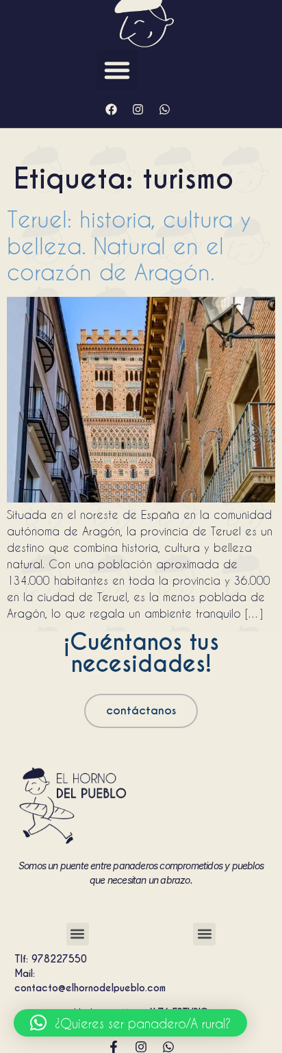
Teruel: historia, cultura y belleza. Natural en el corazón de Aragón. (129, 245)
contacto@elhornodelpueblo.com (90, 988)
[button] (117, 69)
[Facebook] (111, 109)
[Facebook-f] (113, 1047)
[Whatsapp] (164, 109)
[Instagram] (137, 109)
